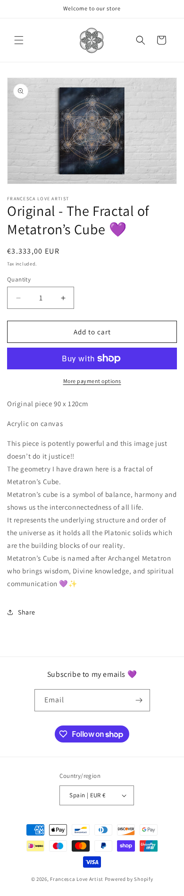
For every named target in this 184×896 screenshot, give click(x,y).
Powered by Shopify (129, 879)
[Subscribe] (139, 700)
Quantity (19, 279)
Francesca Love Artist (76, 879)
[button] (18, 40)
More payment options (92, 380)
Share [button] (26, 612)
